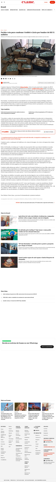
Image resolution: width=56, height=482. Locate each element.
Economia (3, 444)
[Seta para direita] (53, 9)
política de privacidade (29, 480)
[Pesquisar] (4, 2)
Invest (2, 455)
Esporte (10, 433)
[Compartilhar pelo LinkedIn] (6, 78)
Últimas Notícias (2, 432)
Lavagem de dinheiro (19, 199)
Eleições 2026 (22, 9)
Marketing (11, 430)
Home (2, 30)
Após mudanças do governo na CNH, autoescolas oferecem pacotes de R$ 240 (20, 294)
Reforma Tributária (27, 431)
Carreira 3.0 (38, 437)
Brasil (3, 7)
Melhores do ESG (27, 470)
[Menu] (2, 2)
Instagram (46, 433)
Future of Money (11, 441)
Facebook (46, 435)
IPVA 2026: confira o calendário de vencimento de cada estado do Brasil (18, 297)
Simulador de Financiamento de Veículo (19, 459)
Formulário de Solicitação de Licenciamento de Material (49, 454)
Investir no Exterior (27, 448)
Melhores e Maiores (27, 466)
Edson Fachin (24, 87)
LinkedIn (45, 430)
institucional (6, 480)
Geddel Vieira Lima (37, 88)
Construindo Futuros (27, 442)
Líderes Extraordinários (28, 452)
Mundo (10, 426)
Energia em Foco (28, 445)
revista (37, 430)
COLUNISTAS (3, 459)
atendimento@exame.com (49, 446)
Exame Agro (10, 436)
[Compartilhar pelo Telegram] (8, 78)
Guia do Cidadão (5, 9)
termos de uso (13, 480)
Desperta (37, 439)
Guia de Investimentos (19, 438)
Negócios (3, 457)
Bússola (26, 439)
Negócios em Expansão (27, 473)
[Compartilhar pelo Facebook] (3, 78)
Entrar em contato (47, 440)
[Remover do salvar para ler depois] (14, 78)
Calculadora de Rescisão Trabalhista (19, 450)
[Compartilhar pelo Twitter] (10, 78)
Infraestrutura (14, 9)
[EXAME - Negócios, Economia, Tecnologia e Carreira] (28, 2)
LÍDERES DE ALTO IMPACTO (3, 436)
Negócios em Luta (27, 455)
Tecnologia (11, 438)
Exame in (37, 435)
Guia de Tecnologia (18, 434)
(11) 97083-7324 (49, 460)
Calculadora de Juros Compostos (19, 454)
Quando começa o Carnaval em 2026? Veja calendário (14, 300)
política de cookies (20, 480)
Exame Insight (2, 449)
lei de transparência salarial (40, 480)
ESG (2, 446)
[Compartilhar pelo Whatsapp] (1, 78)
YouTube (45, 428)
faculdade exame (37, 427)
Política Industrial (27, 459)
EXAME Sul (27, 437)
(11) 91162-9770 (49, 441)
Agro (37, 448)
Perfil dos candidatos (47, 9)
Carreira (2, 441)
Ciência (10, 444)
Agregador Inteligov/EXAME (33, 9)
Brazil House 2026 (27, 434)
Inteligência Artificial (3, 452)
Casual (10, 428)
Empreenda (38, 450)
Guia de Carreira (17, 441)
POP (9, 446)
